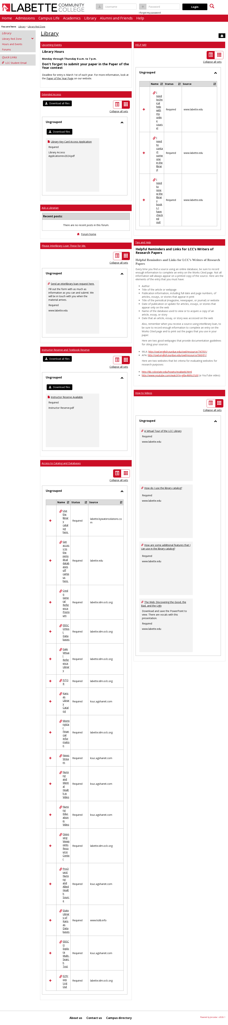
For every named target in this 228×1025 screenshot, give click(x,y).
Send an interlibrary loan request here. (72, 283)
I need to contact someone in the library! (159, 153)
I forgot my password (150, 12)
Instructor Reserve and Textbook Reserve (66, 350)
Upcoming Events (52, 45)
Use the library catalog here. (65, 521)
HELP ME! (140, 45)
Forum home (88, 234)
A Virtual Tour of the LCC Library (163, 431)
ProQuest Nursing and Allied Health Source (66, 885)
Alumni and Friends (116, 18)
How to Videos (143, 393)
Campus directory (119, 1018)
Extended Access (51, 94)
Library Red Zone (36, 26)
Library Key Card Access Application (71, 141)
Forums (6, 49)
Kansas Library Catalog (66, 702)
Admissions (25, 18)
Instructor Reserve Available (67, 397)
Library (90, 18)
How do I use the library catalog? (163, 488)
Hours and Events (12, 44)
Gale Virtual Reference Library (66, 659)
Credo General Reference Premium (66, 603)
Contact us (94, 1018)
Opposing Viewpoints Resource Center (66, 846)
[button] (57, 103)
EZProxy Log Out (65, 981)
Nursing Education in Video (66, 815)
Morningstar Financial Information (66, 733)
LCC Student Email (16, 63)
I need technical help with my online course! (159, 110)
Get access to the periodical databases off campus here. (66, 561)
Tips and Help (143, 242)
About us (75, 1018)
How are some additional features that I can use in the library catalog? (165, 546)
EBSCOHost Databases (66, 632)
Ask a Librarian (50, 207)
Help (140, 18)
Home (7, 18)
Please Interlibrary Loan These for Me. (64, 245)
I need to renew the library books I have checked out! (159, 201)
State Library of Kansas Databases (66, 921)
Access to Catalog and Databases (61, 463)
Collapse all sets (119, 111)
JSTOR (65, 681)
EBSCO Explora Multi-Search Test (66, 954)
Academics (72, 18)
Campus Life (48, 18)
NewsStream (66, 759)
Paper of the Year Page (59, 78)
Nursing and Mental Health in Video (66, 784)
